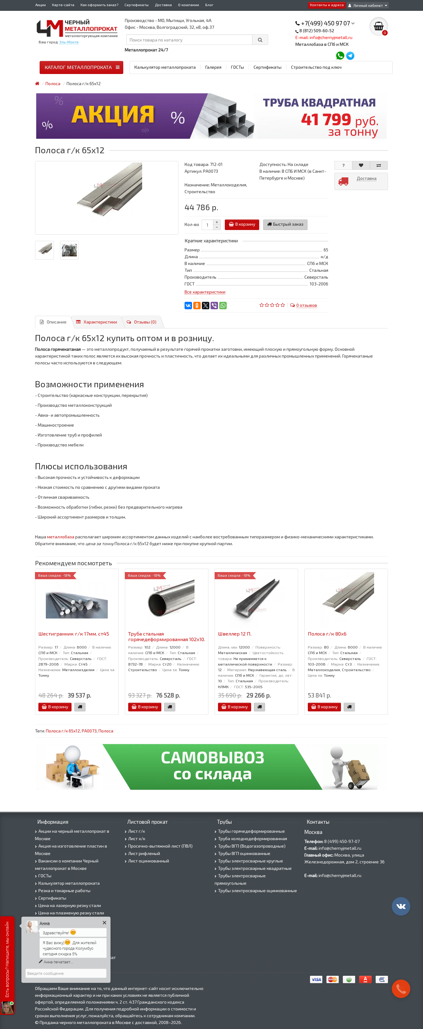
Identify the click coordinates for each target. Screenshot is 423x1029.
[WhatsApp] (223, 305)
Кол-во (192, 224)
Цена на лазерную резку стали (69, 905)
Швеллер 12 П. (234, 633)
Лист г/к (136, 831)
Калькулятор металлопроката (165, 67)
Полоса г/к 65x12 (63, 730)
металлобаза (60, 536)
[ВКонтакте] (188, 305)
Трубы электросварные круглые (250, 860)
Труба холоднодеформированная (252, 838)
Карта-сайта (63, 4)
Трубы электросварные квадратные (255, 868)
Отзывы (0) (145, 321)
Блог (209, 4)
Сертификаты (136, 4)
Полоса (105, 730)
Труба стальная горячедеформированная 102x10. (166, 636)
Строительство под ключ (316, 67)
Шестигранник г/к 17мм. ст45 (73, 633)
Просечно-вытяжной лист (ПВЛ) (160, 846)
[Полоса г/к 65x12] (106, 198)
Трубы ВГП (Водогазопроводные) (252, 846)
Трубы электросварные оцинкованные (257, 890)
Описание (57, 321)
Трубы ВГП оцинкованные (244, 853)
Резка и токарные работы (64, 890)
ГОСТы (237, 67)
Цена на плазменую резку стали (71, 912)
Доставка (163, 4)
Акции (40, 4)
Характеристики (100, 321)
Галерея (213, 67)
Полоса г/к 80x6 (327, 633)
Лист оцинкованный (148, 860)
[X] (205, 305)
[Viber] (214, 305)
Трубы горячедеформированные (251, 831)
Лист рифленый (144, 853)
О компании (188, 4)
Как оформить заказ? (99, 4)
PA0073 (89, 730)
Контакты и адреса (327, 4)
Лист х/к (136, 838)
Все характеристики (205, 291)
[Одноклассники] (197, 305)
